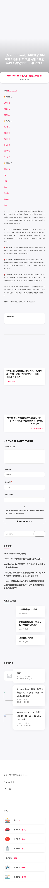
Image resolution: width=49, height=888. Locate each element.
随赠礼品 (7, 115)
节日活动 (7, 109)
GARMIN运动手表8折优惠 (15, 553)
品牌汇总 (7, 169)
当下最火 (29, 76)
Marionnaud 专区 (15, 76)
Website (9, 495)
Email (8, 482)
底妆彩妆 (7, 145)
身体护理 (7, 139)
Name (8, 469)
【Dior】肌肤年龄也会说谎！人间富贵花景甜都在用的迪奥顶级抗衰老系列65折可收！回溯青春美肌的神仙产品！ (24, 584)
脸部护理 (7, 133)
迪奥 (5, 187)
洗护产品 (7, 151)
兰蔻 (5, 181)
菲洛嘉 (6, 199)
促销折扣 (7, 103)
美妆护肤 (38, 76)
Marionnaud (12, 91)
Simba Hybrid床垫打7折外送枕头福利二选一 (23, 559)
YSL (5, 175)
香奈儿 (6, 193)
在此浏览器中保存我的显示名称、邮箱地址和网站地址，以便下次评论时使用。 (24, 512)
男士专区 (7, 157)
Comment (10, 447)
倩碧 (5, 205)
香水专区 (7, 127)
